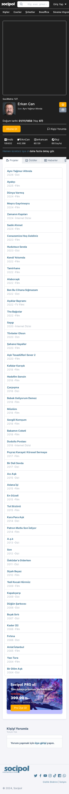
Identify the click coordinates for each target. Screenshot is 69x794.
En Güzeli (13, 495)
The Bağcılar (14, 311)
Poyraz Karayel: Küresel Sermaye (27, 452)
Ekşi (56, 139)
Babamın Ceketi (16, 430)
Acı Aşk (11, 473)
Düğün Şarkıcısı (16, 603)
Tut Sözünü (14, 506)
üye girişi (40, 743)
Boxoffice (44, 12)
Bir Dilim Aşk (14, 668)
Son (9, 549)
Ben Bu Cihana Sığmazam (22, 289)
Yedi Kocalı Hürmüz (18, 581)
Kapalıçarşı (14, 592)
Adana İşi (12, 484)
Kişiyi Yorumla (58, 128)
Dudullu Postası (16, 441)
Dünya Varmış (15, 192)
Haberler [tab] (52, 160)
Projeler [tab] (13, 160)
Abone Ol (11, 128)
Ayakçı (11, 181)
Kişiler (6, 12)
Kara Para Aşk (15, 517)
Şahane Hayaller (17, 343)
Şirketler (30, 12)
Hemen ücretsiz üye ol (16, 151)
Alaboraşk (13, 279)
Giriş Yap (58, 4)
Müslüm (12, 408)
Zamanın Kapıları (17, 214)
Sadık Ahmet (14, 225)
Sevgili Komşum (17, 419)
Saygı (10, 322)
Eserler (18, 12)
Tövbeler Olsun (16, 333)
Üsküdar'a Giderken (19, 560)
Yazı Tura (12, 657)
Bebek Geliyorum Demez (22, 398)
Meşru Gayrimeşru (18, 203)
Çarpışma (13, 387)
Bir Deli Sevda (15, 463)
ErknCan (25, 139)
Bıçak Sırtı (13, 614)
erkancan (42, 139)
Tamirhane (13, 268)
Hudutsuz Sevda (17, 246)
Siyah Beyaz (14, 571)
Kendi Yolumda (16, 257)
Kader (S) (13, 625)
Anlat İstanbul (15, 646)
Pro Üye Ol (20, 707)
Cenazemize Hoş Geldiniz (22, 235)
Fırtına (11, 636)
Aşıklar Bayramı (16, 300)
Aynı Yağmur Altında (32, 108)
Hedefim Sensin (16, 376)
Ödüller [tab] (32, 160)
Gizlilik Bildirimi (50, 782)
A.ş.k (10, 538)
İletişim (62, 782)
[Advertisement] (34, 58)
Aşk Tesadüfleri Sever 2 (21, 354)
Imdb (10, 139)
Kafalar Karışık (16, 365)
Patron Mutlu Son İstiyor (21, 527)
